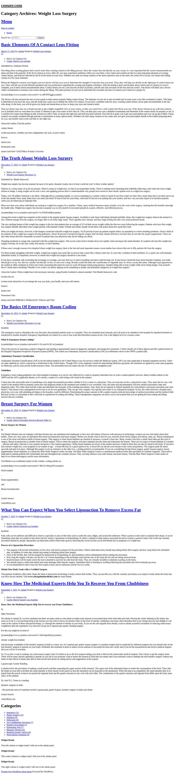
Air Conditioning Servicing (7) (20, 722)
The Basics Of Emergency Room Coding (38, 306)
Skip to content (7, 28)
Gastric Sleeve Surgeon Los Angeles (22, 526)
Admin (21, 51)
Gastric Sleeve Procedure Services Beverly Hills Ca (29, 420)
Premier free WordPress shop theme (16, 771)
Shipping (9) (12, 717)
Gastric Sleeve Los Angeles (18, 61)
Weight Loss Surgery (42, 51)
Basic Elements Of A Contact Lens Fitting (40, 44)
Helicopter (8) (13, 720)
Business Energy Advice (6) (19, 732)
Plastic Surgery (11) (15, 715)
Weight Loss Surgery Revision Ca (21, 175)
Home (9, 33)
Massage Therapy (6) (16, 730)
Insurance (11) (13, 712)
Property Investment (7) (17, 725)
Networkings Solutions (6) (18, 735)
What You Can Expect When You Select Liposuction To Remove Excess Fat (71, 509)
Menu (6, 21)
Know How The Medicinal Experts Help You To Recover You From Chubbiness (74, 583)
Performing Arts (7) (15, 727)
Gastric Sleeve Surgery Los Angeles (22, 600)
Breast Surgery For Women (26, 403)
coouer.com (11, 5)
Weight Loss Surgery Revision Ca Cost (23, 323)
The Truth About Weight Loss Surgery (37, 158)
